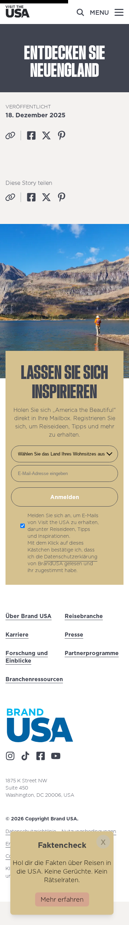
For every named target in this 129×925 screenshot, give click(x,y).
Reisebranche (84, 616)
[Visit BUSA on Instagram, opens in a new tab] (10, 756)
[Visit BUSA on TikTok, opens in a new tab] (25, 756)
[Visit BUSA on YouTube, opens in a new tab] (56, 756)
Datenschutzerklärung (70, 556)
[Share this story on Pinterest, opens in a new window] (61, 135)
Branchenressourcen (34, 679)
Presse (74, 634)
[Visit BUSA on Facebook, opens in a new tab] (40, 756)
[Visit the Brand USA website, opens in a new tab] (40, 725)
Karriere (17, 634)
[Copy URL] (10, 135)
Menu (99, 12)
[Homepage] (18, 15)
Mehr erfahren (62, 899)
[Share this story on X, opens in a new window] (46, 135)
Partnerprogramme (92, 653)
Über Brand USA (29, 616)
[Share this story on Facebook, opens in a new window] (31, 135)
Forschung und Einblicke (27, 656)
